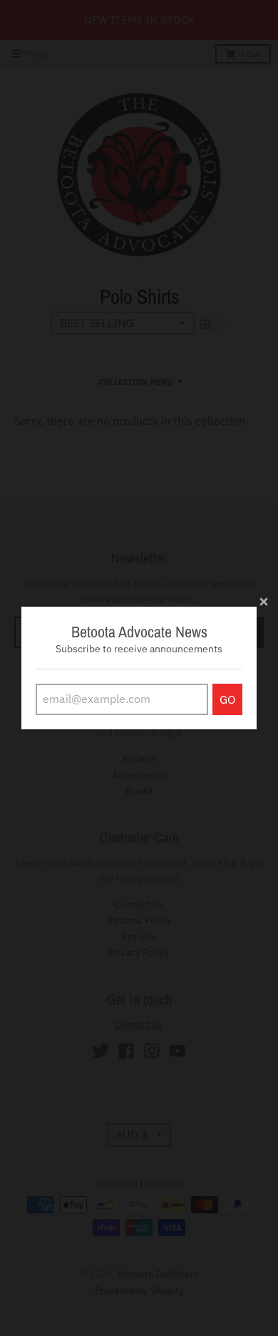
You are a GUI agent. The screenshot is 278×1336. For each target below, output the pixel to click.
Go (227, 699)
